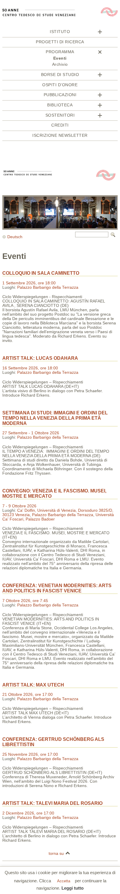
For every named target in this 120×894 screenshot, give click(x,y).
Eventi (60, 58)
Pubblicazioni (60, 95)
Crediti (60, 125)
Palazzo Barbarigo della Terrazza (47, 287)
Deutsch (14, 236)
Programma (60, 52)
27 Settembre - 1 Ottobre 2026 (30, 433)
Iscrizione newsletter (60, 135)
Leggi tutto (72, 888)
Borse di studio (60, 74)
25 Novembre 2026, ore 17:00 (30, 754)
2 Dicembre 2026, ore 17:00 (28, 813)
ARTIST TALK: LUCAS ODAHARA (40, 358)
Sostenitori (60, 115)
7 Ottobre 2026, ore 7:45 (25, 601)
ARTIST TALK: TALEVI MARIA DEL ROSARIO (52, 803)
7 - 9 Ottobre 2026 (19, 506)
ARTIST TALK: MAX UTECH (33, 684)
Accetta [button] (63, 881)
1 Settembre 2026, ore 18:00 (29, 283)
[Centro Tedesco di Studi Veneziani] (60, 27)
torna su (56, 853)
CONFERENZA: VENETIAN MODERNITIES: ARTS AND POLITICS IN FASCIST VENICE (57, 588)
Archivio (60, 64)
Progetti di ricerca (60, 42)
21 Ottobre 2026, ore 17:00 (27, 694)
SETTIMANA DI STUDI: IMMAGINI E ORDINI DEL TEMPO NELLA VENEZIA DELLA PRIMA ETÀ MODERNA (55, 418)
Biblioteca (60, 105)
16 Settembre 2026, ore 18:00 (30, 368)
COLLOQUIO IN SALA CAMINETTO (40, 273)
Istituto (60, 32)
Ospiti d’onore (59, 85)
